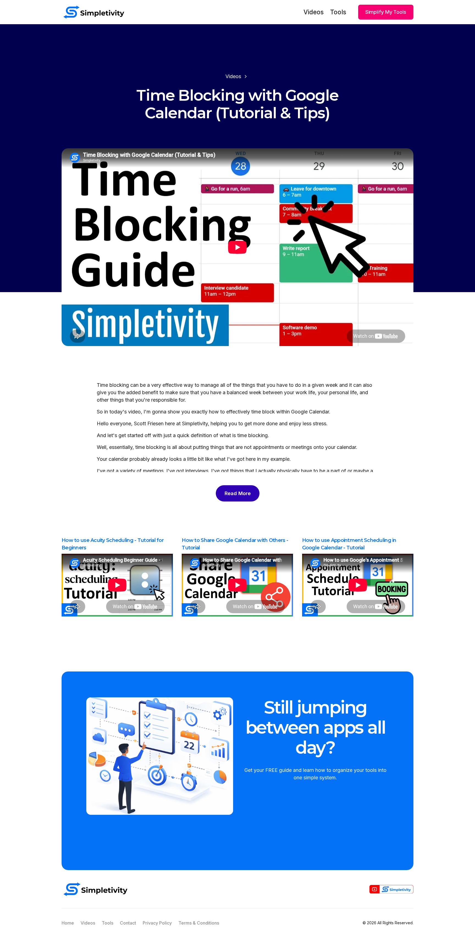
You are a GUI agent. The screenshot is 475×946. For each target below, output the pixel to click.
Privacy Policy (157, 923)
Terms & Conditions (198, 923)
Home (68, 923)
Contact (128, 923)
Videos (313, 12)
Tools (338, 12)
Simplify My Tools (385, 12)
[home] (94, 12)
